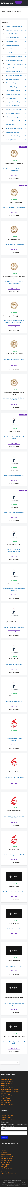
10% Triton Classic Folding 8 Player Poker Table (14, 277)
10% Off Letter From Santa (14, 811)
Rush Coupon (5, 1093)
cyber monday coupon (7, 1170)
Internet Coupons (16, 98)
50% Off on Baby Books (14, 659)
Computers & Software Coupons (16, 64)
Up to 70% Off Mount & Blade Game (14, 998)
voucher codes (5, 1162)
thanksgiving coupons (7, 1156)
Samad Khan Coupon (7, 1087)
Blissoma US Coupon (7, 1104)
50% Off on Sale (14, 470)
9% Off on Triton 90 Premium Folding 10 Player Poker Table (14, 316)
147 (13, 1062)
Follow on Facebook (7, 1116)
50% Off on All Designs (14, 583)
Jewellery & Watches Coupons (16, 109)
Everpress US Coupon (7, 1095)
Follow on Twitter (6, 1117)
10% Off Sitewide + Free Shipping (14, 163)
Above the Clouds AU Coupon (10, 1089)
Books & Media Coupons (16, 52)
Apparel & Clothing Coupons (16, 26)
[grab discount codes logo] (7, 3)
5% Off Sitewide (14, 507)
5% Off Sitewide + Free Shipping (14, 202)
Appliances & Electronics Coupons (16, 30)
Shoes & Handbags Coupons (16, 83)
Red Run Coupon (6, 1101)
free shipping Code (6, 1160)
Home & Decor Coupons (16, 105)
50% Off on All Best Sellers (14, 544)
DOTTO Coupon (5, 1102)
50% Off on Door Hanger (14, 696)
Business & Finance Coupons (16, 56)
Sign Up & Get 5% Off (14, 849)
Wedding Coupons (16, 139)
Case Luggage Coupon (7, 1097)
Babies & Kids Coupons (16, 45)
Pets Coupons (16, 124)
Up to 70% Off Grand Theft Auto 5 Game (14, 1036)
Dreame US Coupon (7, 1081)
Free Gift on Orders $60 (14, 961)
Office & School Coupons (16, 113)
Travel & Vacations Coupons (16, 136)
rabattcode (4, 1166)
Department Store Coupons (16, 68)
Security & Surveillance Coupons (16, 34)
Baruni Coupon (5, 1085)
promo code (4, 1151)
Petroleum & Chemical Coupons (16, 121)
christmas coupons (6, 1154)
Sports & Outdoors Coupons (16, 128)
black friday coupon (7, 1168)
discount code (5, 1153)
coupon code (5, 1149)
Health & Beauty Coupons (16, 49)
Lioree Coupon (5, 1099)
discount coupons (6, 1172)
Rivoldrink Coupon (6, 1079)
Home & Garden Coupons (16, 94)
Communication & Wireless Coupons (16, 60)
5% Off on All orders (14, 772)
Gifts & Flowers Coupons (16, 90)
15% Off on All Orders (14, 431)
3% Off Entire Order (14, 924)
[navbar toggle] (25, 3)
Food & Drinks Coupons (16, 79)
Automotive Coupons (16, 41)
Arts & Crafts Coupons (16, 37)
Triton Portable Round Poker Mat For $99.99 (14, 393)
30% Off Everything (14, 733)
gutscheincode (5, 1164)
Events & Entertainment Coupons (16, 71)
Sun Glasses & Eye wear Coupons (16, 75)
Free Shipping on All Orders (14, 239)
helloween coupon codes (8, 1174)
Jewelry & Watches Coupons (16, 102)
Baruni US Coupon (6, 1083)
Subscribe (4, 1137)
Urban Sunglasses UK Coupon (10, 1091)
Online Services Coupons (16, 117)
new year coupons (6, 1158)
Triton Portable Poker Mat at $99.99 (14, 354)
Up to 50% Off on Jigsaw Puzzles (14, 622)
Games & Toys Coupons (16, 87)
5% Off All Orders (14, 886)
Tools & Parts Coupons (16, 132)
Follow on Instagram (7, 1119)
